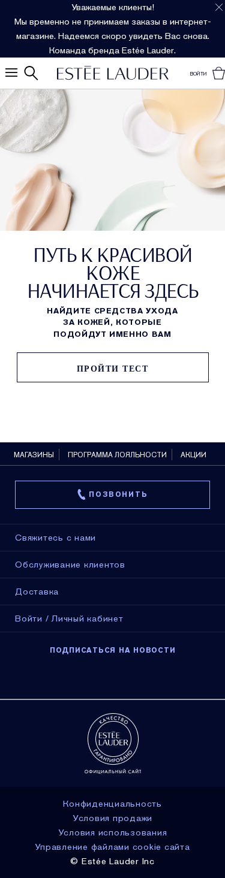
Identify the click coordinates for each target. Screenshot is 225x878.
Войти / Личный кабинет (69, 618)
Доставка (37, 592)
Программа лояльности (117, 455)
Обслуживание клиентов (70, 565)
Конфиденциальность (112, 804)
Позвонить (118, 494)
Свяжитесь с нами (55, 538)
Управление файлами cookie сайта (112, 847)
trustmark (112, 743)
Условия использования (112, 832)
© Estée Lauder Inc (112, 861)
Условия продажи (112, 818)
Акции (193, 455)
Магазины (34, 455)
